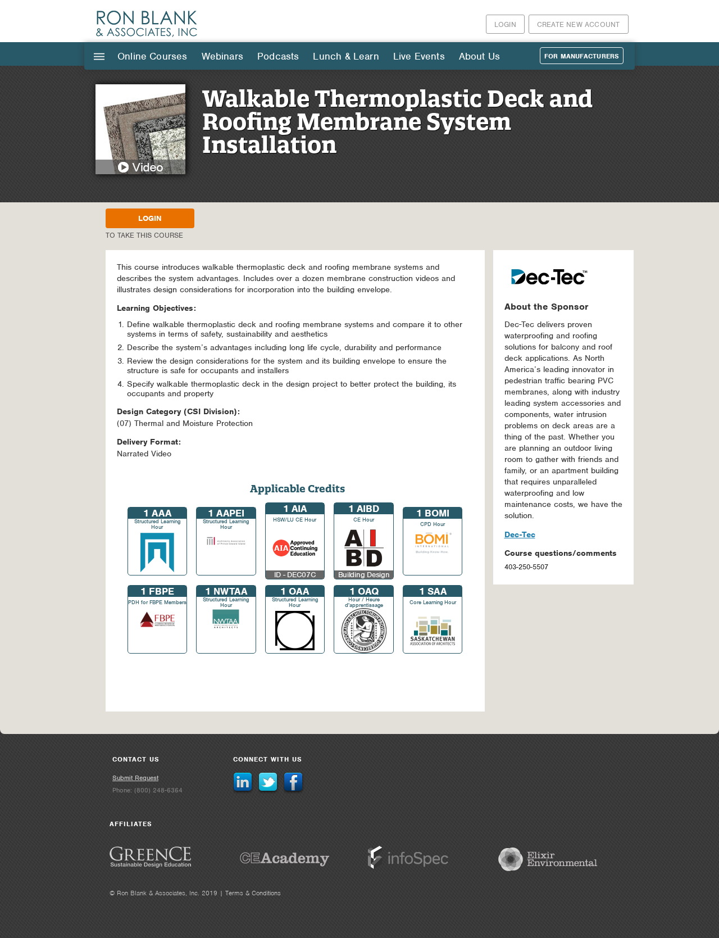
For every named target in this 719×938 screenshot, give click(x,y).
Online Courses (152, 56)
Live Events (419, 56)
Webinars (222, 56)
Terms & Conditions (253, 893)
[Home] (147, 36)
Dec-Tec (519, 534)
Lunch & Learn (346, 56)
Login (505, 24)
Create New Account (578, 24)
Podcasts (278, 56)
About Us (479, 56)
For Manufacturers (581, 56)
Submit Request (135, 777)
